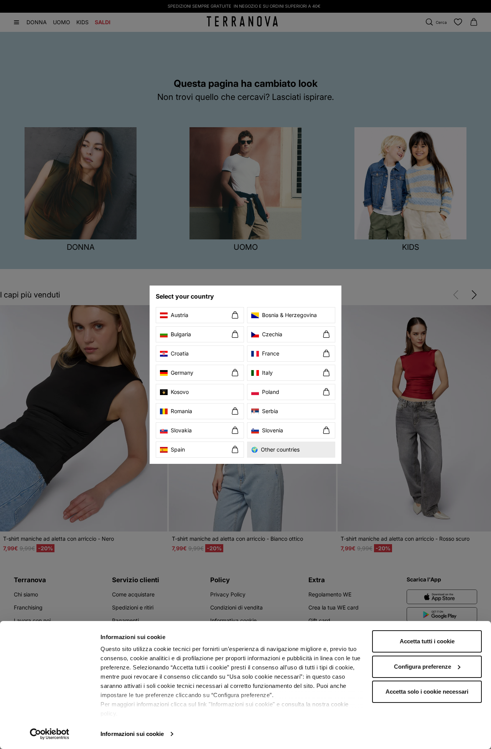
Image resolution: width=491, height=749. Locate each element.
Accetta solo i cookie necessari (427, 691)
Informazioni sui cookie (132, 734)
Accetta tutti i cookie (427, 641)
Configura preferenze (422, 666)
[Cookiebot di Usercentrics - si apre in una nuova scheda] (49, 734)
